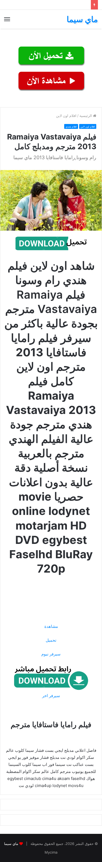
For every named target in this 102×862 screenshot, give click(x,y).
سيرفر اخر (51, 695)
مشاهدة (51, 626)
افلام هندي (71, 126)
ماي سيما (11, 843)
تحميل (51, 640)
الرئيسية (86, 115)
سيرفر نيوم (51, 654)
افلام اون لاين (66, 115)
